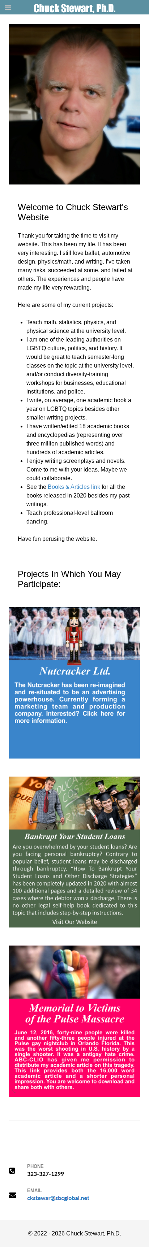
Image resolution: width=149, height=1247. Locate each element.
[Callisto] (74, 7)
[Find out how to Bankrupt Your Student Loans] (74, 851)
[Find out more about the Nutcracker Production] (74, 682)
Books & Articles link (74, 487)
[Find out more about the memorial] (74, 1021)
